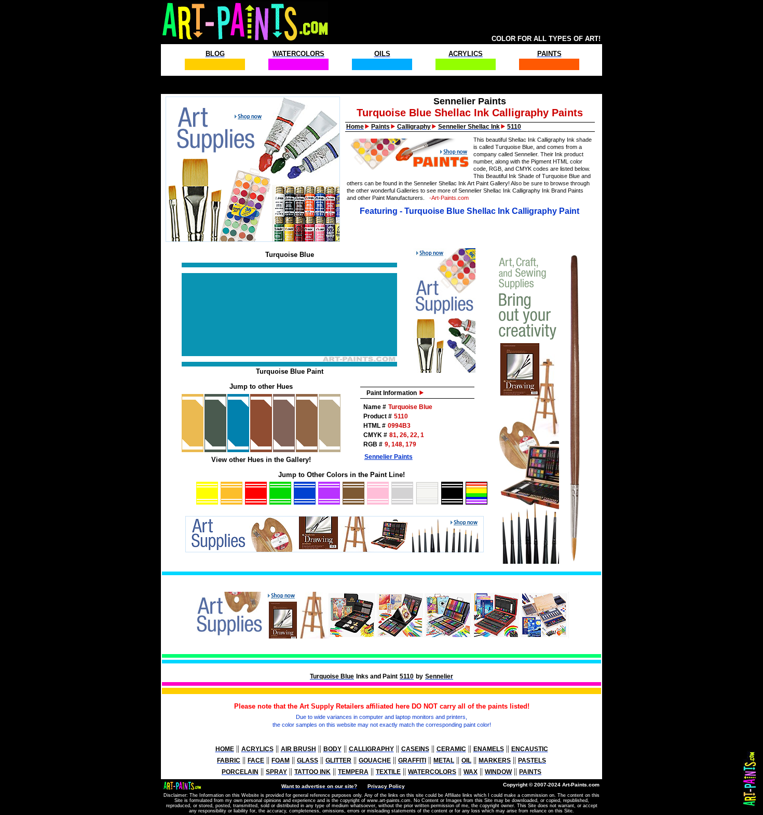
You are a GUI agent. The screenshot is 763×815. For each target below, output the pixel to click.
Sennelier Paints (388, 456)
